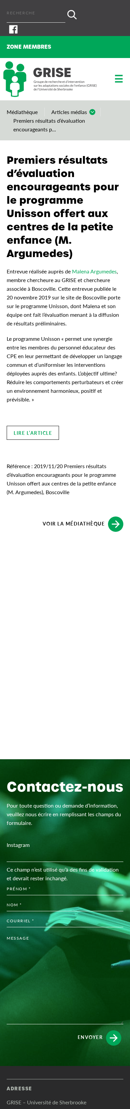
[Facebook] (65, 29)
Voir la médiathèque (74, 523)
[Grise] (50, 79)
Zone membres (29, 47)
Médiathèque (22, 112)
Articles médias (69, 112)
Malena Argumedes (94, 271)
